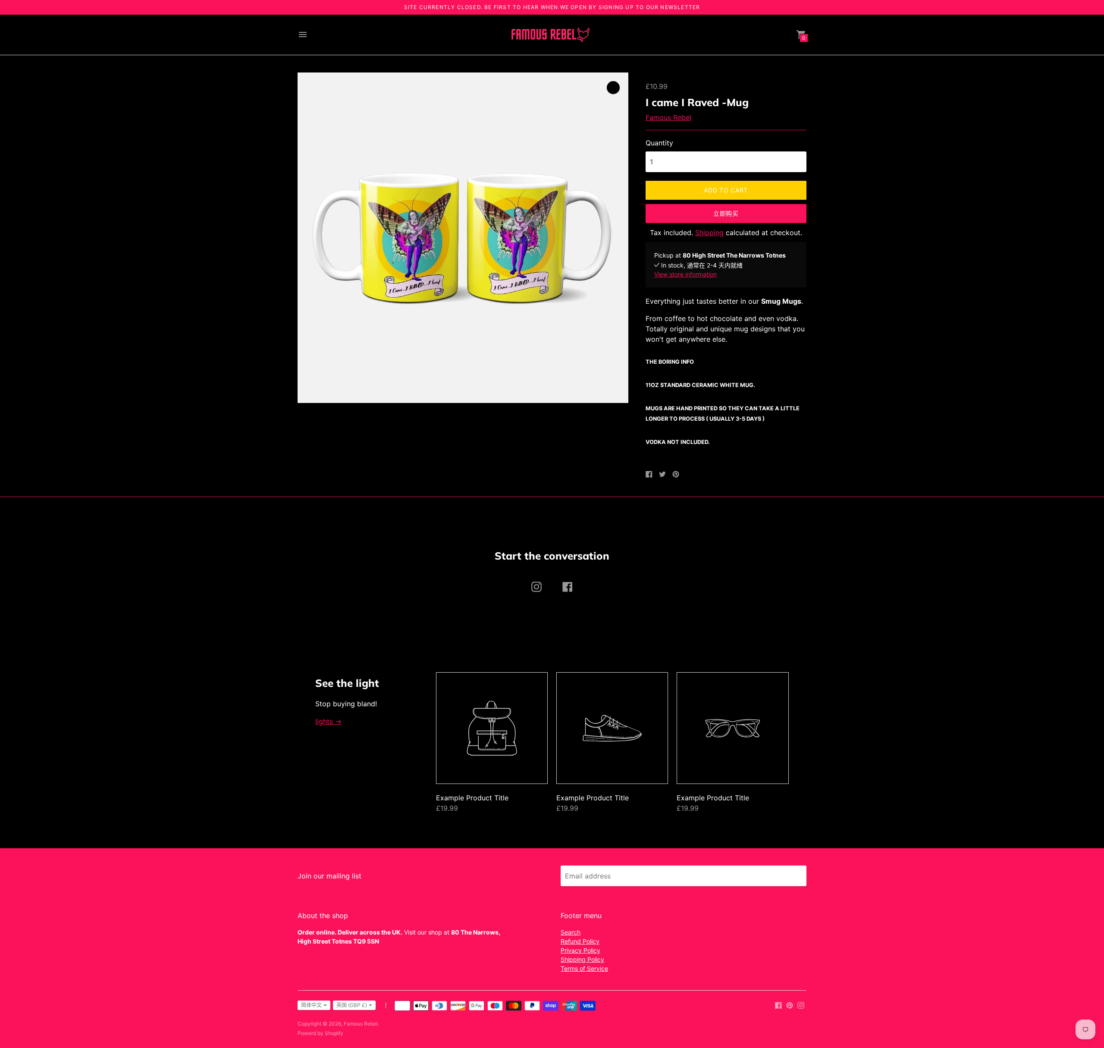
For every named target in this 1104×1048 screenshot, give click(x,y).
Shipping (709, 232)
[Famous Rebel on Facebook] (778, 1004)
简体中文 (311, 1005)
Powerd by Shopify (320, 1033)
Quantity (659, 143)
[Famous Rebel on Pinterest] (789, 1004)
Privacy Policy (580, 950)
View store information (685, 274)
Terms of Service (584, 968)
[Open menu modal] (303, 34)
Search (570, 932)
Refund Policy (580, 941)
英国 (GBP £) (351, 1005)
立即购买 (726, 213)
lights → (328, 721)
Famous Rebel (668, 117)
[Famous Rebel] (550, 35)
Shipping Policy (582, 959)
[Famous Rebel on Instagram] (800, 1004)
